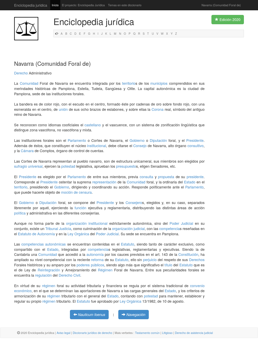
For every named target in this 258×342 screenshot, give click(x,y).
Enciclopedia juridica (30, 5)
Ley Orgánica (78, 233)
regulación (43, 275)
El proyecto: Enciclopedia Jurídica (83, 5)
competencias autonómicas (43, 244)
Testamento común (147, 333)
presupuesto (126, 166)
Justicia (65, 228)
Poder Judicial (181, 223)
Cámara (27, 150)
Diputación (158, 140)
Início (55, 5)
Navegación (135, 314)
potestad (68, 166)
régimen (48, 285)
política (20, 212)
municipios (158, 83)
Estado (189, 181)
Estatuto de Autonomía (36, 233)
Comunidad (29, 83)
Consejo (140, 145)
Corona (157, 109)
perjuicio (150, 259)
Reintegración (49, 269)
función (80, 207)
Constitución (188, 254)
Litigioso (167, 333)
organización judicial (128, 228)
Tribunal (51, 228)
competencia (169, 228)
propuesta (166, 176)
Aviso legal (63, 333)
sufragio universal (28, 166)
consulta (146, 176)
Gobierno (137, 140)
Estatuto (127, 244)
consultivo (195, 145)
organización (76, 223)
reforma (97, 259)
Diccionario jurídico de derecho (92, 333)
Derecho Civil (69, 275)
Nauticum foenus (91, 314)
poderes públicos (90, 264)
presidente (195, 176)
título (168, 264)
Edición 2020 (229, 19)
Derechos (197, 259)
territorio (128, 83)
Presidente (195, 140)
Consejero (134, 202)
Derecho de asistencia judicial (194, 333)
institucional (96, 145)
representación (104, 181)
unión (63, 109)
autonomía (95, 254)
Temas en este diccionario (124, 5)
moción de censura (76, 192)
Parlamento (77, 140)
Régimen (105, 269)
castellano (92, 124)
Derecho (21, 72)
